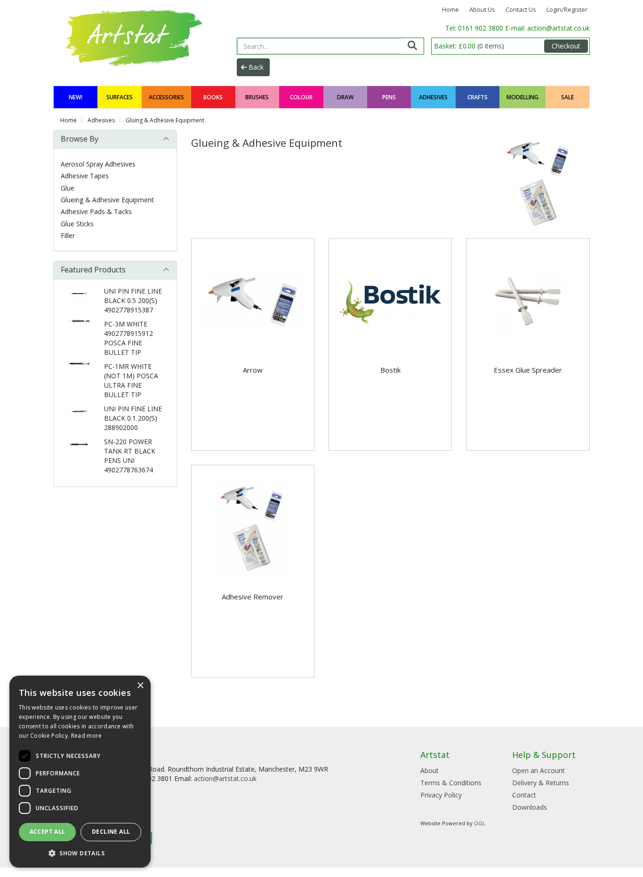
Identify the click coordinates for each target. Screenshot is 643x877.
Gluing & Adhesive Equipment (165, 120)
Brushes (257, 97)
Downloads (529, 807)
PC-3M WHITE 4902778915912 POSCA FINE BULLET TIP (128, 338)
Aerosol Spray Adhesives (98, 163)
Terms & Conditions (451, 782)
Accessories (166, 97)
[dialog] (80, 772)
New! (75, 97)
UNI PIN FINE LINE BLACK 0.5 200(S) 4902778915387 (133, 300)
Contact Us (521, 9)
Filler (68, 235)
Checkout (566, 45)
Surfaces (119, 97)
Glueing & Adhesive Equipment (107, 199)
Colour (301, 97)
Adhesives (433, 97)
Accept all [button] (47, 832)
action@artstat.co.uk (225, 778)
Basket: (469, 45)
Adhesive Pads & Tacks (96, 211)
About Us (482, 9)
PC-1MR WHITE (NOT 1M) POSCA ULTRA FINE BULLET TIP (131, 380)
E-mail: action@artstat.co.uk (547, 28)
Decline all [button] (111, 832)
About (429, 770)
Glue (67, 187)
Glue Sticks (77, 223)
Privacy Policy (441, 794)
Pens (389, 97)
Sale (567, 97)
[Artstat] (132, 36)
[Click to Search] (412, 46)
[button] (80, 852)
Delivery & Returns (540, 782)
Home (450, 9)
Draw (345, 97)
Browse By (79, 139)
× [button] (140, 685)
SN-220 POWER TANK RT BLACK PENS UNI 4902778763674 (129, 455)
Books (213, 97)
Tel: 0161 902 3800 (475, 28)
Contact (524, 794)
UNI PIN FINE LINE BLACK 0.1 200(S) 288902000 (133, 418)
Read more (86, 736)
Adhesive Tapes (85, 175)
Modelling (522, 97)
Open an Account (538, 770)
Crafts (477, 97)
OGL (479, 823)
